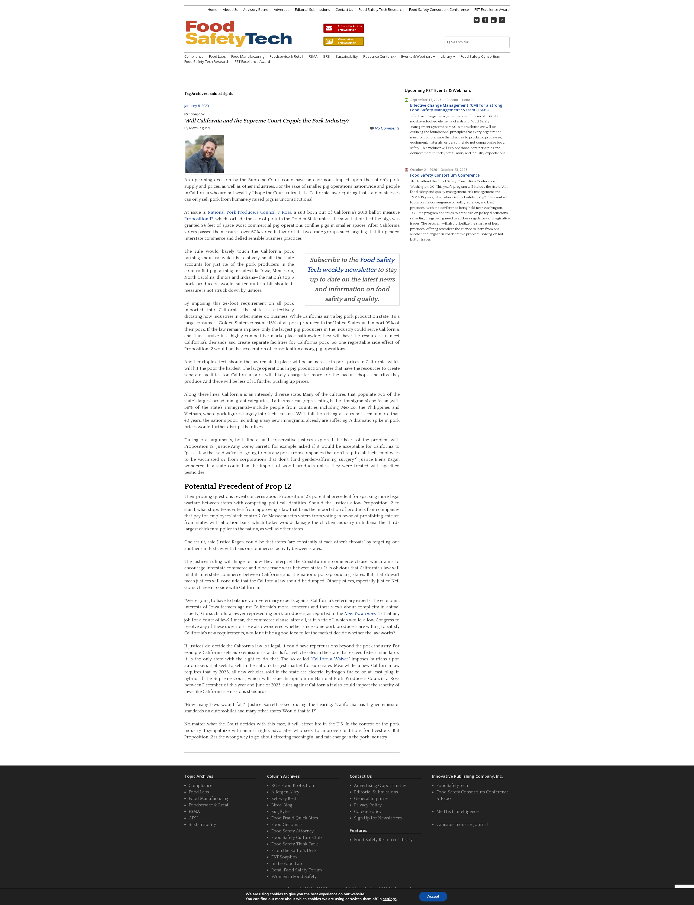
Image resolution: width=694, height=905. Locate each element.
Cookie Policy (367, 811)
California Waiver (330, 659)
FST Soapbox (194, 114)
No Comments (387, 128)
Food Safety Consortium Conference (439, 9)
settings (390, 899)
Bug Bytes (280, 811)
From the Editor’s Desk (294, 850)
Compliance (194, 56)
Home (212, 9)
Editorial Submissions (312, 9)
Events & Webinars (416, 56)
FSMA (313, 56)
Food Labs (217, 56)
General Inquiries (371, 798)
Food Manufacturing (247, 56)
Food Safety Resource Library (383, 839)
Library (446, 56)
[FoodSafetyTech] (238, 38)
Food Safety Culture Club (296, 837)
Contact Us (344, 9)
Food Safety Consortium (480, 56)
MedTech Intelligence (457, 811)
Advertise (282, 9)
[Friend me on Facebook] (485, 20)
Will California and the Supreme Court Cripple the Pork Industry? (266, 121)
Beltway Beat (283, 798)
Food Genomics (287, 824)
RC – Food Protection (292, 785)
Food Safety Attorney (292, 831)
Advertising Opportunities (380, 785)
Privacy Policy (368, 805)
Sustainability (347, 56)
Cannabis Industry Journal (462, 824)
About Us (230, 9)
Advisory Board (255, 9)
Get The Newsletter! (343, 28)
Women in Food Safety (294, 876)
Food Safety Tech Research (381, 9)
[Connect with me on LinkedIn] (493, 20)
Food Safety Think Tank (294, 844)
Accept (433, 896)
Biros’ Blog (282, 805)
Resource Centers (378, 56)
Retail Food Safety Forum (296, 870)
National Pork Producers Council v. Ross (249, 212)
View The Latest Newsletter (343, 41)
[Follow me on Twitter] (476, 20)
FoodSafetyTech (452, 785)
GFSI (326, 56)
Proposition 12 (198, 218)
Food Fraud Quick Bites (294, 818)
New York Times (360, 613)
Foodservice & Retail (286, 56)
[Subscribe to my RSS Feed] (502, 20)
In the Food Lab (286, 863)
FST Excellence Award (492, 9)
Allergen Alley (285, 792)
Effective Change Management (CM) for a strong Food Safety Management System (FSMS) (456, 108)
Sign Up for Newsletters (378, 818)
